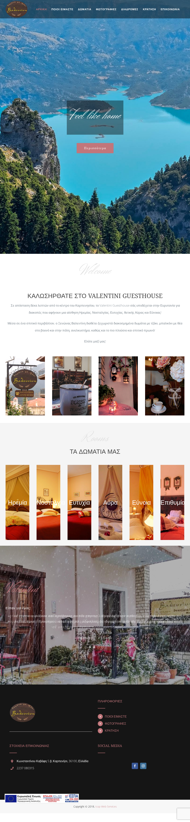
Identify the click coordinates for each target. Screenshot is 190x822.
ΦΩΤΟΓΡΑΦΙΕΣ (115, 726)
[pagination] (86, 650)
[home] (22, 706)
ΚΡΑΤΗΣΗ (112, 734)
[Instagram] (143, 769)
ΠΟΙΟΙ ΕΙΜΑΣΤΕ (116, 719)
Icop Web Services (106, 809)
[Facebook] (135, 769)
